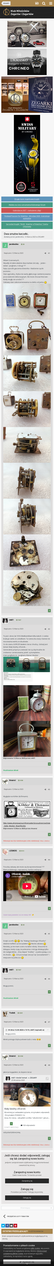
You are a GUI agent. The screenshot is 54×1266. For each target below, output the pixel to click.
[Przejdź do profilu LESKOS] (5, 852)
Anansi (12, 780)
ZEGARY (41, 237)
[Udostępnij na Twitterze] (3, 1225)
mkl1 (11, 620)
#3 (49, 789)
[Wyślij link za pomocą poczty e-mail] (11, 1225)
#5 (49, 934)
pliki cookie (35, 1248)
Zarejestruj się (27, 1181)
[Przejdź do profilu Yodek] (5, 1014)
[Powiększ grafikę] (27, 809)
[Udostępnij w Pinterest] (15, 1225)
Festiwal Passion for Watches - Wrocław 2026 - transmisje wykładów (27, 217)
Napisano (13, 253)
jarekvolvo (19, 237)
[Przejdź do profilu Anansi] (5, 781)
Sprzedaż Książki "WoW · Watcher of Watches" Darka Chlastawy (27, 225)
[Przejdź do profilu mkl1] (5, 621)
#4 (49, 860)
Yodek (12, 1013)
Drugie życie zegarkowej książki (27, 199)
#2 (49, 629)
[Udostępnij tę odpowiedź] (45, 253)
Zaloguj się (27, 1198)
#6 (49, 979)
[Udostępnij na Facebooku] (7, 1225)
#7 (49, 1022)
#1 (49, 253)
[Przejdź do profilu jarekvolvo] (5, 245)
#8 (49, 1065)
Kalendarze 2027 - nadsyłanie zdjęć (27, 210)
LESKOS (13, 851)
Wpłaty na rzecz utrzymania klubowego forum (27, 205)
